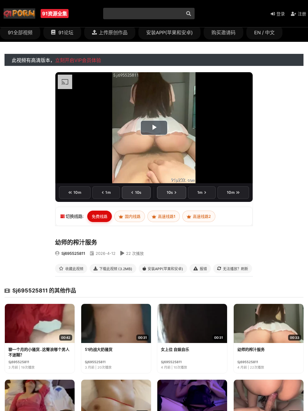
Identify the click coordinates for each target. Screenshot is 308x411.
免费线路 (99, 216)
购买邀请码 (223, 32)
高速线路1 (166, 216)
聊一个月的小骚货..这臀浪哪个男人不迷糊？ (38, 352)
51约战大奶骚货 (98, 349)
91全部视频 (20, 32)
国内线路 (132, 216)
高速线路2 (201, 216)
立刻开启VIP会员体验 (78, 60)
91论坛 (65, 32)
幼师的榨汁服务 (251, 349)
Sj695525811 (73, 253)
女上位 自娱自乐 (175, 349)
